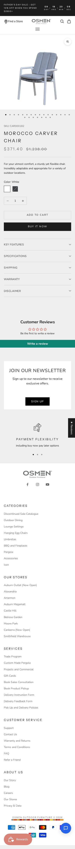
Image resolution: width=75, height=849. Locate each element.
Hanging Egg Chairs (16, 533)
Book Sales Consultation (18, 682)
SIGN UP (37, 401)
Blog (6, 786)
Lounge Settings (14, 526)
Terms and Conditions (17, 747)
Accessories (11, 558)
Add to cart (37, 215)
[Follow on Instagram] (37, 484)
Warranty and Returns (17, 741)
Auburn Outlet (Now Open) (20, 585)
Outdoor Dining (13, 520)
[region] (37, 435)
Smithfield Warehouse (17, 636)
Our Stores (10, 799)
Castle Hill (10, 610)
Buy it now (37, 226)
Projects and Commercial (18, 669)
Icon (6, 565)
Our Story (10, 780)
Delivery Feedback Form (18, 701)
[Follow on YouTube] (47, 484)
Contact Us (10, 734)
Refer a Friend (12, 760)
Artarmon (9, 598)
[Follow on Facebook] (27, 484)
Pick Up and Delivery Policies (21, 707)
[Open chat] (65, 828)
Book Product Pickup (16, 688)
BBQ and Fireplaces (15, 545)
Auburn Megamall (14, 604)
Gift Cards (10, 676)
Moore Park (11, 623)
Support (9, 728)
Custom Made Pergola (17, 663)
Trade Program (13, 656)
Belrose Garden (13, 617)
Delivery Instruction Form (19, 695)
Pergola (8, 552)
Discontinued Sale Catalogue (21, 514)
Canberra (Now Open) (17, 630)
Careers (8, 793)
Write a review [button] (37, 344)
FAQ (6, 753)
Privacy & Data (12, 806)
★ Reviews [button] (71, 428)
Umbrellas (10, 539)
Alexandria (10, 591)
